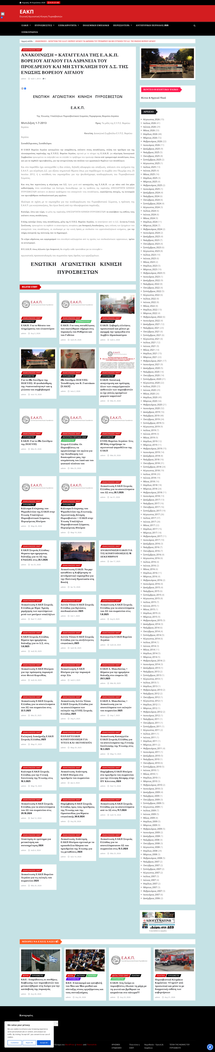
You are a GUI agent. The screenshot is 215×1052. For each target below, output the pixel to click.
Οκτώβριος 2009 (151, 799)
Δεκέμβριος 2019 (151, 411)
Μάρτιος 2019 (150, 444)
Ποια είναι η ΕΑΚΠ (134, 1046)
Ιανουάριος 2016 (151, 583)
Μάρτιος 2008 (150, 854)
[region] (29, 1034)
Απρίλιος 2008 (150, 850)
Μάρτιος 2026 (150, 137)
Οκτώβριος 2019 (151, 419)
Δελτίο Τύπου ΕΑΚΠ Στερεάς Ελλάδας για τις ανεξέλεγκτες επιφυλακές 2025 (77, 640)
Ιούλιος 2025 (149, 166)
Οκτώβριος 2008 (151, 843)
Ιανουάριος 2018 (151, 495)
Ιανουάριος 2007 (151, 894)
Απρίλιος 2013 (150, 686)
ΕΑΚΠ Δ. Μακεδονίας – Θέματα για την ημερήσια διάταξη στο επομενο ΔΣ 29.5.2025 (114, 674)
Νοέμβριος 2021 (151, 327)
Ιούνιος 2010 (149, 770)
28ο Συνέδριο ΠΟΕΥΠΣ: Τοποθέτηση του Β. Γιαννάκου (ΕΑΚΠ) (78, 383)
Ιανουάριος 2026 (151, 145)
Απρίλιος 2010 (150, 777)
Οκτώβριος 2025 (151, 156)
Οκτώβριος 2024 (151, 199)
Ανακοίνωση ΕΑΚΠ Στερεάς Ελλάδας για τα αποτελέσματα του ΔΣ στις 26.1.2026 (117, 489)
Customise (15, 1043)
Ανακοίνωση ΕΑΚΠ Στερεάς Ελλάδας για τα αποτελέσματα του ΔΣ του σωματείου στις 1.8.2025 (117, 609)
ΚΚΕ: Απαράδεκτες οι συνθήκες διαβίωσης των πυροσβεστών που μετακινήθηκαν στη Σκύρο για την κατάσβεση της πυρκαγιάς (40, 984)
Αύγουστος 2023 (151, 250)
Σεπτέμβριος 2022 (152, 291)
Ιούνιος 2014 (149, 645)
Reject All (29, 1043)
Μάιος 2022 (149, 305)
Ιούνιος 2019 (149, 433)
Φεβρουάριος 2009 (152, 828)
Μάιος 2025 (149, 174)
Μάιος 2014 (149, 649)
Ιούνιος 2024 (149, 214)
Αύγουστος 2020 (151, 382)
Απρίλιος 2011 (150, 740)
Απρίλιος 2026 (150, 134)
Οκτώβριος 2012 (151, 697)
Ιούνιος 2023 (149, 258)
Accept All (43, 1043)
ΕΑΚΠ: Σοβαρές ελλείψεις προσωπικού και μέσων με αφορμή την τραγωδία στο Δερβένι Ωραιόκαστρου (115, 330)
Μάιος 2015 (149, 609)
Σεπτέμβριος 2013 (152, 675)
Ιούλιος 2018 (149, 474)
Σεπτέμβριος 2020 (152, 379)
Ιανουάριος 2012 (151, 715)
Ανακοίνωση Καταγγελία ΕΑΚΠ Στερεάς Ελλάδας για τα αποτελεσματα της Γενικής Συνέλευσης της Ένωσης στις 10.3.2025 (117, 743)
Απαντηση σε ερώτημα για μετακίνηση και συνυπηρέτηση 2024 (36, 842)
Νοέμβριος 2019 (151, 415)
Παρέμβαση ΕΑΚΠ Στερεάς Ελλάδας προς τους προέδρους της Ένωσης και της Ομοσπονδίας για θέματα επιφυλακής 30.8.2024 (78, 810)
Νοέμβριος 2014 (151, 627)
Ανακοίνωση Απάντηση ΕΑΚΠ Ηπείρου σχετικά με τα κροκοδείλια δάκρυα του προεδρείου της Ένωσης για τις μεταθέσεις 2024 (77, 845)
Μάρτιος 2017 (150, 532)
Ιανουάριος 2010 (151, 788)
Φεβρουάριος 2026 (152, 141)
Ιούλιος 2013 (149, 682)
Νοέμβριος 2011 (151, 719)
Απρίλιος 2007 (150, 883)
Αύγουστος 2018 (151, 470)
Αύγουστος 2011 (151, 730)
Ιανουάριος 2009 (151, 832)
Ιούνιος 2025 (149, 170)
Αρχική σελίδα (27, 41)
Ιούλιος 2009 (149, 810)
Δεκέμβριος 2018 (151, 455)
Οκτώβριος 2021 (151, 331)
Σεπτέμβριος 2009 (152, 803)
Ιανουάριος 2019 (151, 452)
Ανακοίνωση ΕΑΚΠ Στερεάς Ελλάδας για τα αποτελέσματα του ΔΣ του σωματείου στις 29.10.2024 (38, 808)
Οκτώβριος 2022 (151, 287)
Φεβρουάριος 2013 (152, 689)
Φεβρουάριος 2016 (152, 580)
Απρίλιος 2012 (150, 704)
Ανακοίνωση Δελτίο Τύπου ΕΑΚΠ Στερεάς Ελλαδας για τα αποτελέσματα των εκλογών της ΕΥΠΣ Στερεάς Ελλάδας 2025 (77, 707)
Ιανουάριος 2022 (151, 320)
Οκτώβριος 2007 (151, 865)
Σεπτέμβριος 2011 (152, 726)
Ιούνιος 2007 (149, 880)
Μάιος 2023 (149, 261)
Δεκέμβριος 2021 (151, 324)
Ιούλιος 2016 (149, 561)
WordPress (70, 1044)
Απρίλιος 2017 (150, 528)
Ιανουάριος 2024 (151, 232)
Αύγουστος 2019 (151, 426)
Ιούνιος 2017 (149, 521)
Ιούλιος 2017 (149, 517)
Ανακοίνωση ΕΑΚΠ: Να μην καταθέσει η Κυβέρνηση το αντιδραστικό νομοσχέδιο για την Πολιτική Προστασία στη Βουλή (77, 576)
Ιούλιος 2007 (149, 876)
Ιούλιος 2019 (149, 430)
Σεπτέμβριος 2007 (152, 869)
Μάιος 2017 (149, 525)
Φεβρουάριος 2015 (152, 620)
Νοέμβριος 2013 (151, 671)
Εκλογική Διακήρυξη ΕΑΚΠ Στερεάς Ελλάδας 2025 (37, 738)
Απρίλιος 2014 (150, 653)
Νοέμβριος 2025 (151, 152)
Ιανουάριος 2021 (151, 364)
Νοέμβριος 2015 (151, 591)
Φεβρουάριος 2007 (152, 890)
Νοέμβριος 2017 (151, 503)
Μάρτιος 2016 (150, 576)
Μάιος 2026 (149, 130)
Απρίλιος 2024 (150, 221)
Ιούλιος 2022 (149, 298)
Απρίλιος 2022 (150, 309)
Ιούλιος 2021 (149, 342)
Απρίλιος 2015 (150, 613)
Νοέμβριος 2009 (151, 795)
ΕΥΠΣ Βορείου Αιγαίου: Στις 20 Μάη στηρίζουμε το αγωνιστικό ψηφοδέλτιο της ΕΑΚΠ (116, 446)
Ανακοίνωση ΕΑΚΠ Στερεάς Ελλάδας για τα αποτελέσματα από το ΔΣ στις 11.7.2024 (117, 807)
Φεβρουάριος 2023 (152, 272)
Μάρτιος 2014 (150, 656)
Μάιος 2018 (149, 481)
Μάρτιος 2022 (150, 313)
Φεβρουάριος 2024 (152, 229)
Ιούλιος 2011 (149, 733)
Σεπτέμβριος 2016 (152, 554)
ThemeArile (92, 1044)
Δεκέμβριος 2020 (151, 368)
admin (23, 79)
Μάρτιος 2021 (150, 357)
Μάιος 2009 (149, 817)
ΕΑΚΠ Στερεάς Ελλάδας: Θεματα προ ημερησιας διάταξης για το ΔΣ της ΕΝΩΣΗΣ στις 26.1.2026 (35, 555)
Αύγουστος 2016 (151, 558)
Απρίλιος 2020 (150, 397)
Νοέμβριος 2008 (151, 839)
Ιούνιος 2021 (149, 346)
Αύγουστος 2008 (151, 847)
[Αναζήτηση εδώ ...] (194, 25)
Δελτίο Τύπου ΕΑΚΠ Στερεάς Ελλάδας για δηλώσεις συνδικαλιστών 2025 (77, 608)
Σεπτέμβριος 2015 (152, 594)
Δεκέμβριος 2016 (151, 543)
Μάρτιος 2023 (150, 269)
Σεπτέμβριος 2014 (152, 635)
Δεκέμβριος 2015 (151, 587)
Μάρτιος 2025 (150, 181)
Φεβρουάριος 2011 (152, 748)
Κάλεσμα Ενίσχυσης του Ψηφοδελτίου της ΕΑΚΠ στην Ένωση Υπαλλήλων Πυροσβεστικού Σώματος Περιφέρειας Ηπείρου (38, 515)
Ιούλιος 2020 (149, 386)
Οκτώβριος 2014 (151, 631)
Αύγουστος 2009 (151, 806)
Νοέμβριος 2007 (151, 861)
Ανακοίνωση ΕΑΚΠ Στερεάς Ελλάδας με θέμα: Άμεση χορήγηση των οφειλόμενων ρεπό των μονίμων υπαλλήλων (38, 609)
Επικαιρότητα (67, 25)
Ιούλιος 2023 (149, 254)
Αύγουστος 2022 (151, 294)
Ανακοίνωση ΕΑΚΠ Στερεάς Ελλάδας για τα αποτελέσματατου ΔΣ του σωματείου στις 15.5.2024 (116, 844)
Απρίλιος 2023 (150, 265)
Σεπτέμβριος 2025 (152, 159)
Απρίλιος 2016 (150, 572)
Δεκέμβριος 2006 (151, 898)
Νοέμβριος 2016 (151, 547)
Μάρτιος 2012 (150, 708)
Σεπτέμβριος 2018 (152, 466)
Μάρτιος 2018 (150, 488)
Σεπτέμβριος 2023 (152, 247)
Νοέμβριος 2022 (151, 283)
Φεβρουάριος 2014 (152, 660)
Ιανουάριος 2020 (151, 408)
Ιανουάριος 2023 (151, 276)
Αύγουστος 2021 (151, 338)
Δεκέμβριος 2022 (151, 280)
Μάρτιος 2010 (150, 781)
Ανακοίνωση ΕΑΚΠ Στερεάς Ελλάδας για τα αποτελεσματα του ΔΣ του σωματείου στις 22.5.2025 (38, 706)
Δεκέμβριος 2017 (151, 499)
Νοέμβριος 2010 (151, 759)
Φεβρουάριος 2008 (152, 858)
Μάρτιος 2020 (150, 400)
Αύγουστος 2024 (151, 207)
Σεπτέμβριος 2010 (152, 766)
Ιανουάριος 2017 (151, 539)
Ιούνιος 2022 (149, 302)
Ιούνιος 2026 (149, 126)
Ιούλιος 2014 (149, 642)
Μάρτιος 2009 (150, 825)
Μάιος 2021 (149, 349)
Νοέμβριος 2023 (151, 240)
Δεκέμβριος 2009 (151, 792)
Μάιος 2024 (149, 218)
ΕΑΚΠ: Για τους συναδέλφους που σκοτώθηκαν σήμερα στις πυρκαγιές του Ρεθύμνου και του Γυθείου (78, 330)
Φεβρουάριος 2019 (152, 448)
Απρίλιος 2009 (150, 821)
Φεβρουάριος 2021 (152, 360)
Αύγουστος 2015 (151, 598)
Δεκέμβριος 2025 (151, 148)
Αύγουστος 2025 (151, 163)
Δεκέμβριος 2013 (151, 667)
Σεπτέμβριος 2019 (152, 422)
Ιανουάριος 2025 (151, 188)
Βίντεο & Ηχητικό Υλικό (153, 97)
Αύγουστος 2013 (151, 678)
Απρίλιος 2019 (150, 441)
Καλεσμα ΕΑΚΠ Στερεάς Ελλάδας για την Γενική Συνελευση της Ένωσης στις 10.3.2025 (37, 776)
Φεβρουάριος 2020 (152, 404)
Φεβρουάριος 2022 (152, 316)
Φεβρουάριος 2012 (152, 711)
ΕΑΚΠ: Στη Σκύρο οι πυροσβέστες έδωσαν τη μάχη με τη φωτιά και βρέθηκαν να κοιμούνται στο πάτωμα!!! (128, 988)
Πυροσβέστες (44, 25)
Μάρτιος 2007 (150, 887)
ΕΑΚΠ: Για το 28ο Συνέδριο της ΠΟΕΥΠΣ (37, 442)
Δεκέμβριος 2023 (151, 236)
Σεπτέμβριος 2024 (152, 203)
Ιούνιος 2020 (149, 390)
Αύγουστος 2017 (151, 514)
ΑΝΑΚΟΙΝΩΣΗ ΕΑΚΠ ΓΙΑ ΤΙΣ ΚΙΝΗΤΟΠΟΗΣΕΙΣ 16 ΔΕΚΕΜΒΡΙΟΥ (116, 553)
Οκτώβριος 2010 (151, 762)
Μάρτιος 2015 (150, 616)
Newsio (79, 1044)
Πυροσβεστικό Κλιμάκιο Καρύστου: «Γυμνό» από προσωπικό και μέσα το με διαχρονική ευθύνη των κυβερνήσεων (169, 986)
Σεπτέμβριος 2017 (152, 510)
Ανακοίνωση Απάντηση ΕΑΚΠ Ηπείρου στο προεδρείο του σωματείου (75, 775)
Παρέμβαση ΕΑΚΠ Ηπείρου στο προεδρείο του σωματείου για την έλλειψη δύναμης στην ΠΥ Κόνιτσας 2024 (117, 776)
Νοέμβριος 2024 (151, 196)
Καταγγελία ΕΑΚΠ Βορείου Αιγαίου (116, 638)
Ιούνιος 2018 (149, 477)
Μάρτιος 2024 (150, 225)
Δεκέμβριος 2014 (151, 624)
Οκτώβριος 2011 (151, 722)
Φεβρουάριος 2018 (152, 492)
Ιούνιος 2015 (149, 605)
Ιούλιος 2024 (149, 210)
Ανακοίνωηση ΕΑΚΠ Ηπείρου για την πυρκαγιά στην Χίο (75, 672)
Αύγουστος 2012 (151, 700)
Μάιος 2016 (149, 569)
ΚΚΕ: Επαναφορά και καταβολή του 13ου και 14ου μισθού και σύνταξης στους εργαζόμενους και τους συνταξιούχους (84, 988)
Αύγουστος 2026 (151, 119)
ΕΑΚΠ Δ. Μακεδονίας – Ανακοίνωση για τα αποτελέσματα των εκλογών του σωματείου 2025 (116, 706)
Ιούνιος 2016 (149, 565)
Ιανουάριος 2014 (151, 664)
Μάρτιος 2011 (150, 744)
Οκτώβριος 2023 (151, 243)
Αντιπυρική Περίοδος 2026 (152, 25)
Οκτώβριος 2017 (151, 506)
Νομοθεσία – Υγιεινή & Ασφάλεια (153, 1046)
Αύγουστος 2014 (151, 638)
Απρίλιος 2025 (150, 177)
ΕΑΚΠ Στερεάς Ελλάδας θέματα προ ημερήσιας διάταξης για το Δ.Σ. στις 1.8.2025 (35, 641)
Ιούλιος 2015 (149, 602)
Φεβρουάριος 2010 (152, 784)
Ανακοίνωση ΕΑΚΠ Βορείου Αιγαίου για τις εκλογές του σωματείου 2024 (37, 878)
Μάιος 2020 (149, 393)
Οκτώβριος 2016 (151, 550)
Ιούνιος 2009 (149, 814)
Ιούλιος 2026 (149, 123)
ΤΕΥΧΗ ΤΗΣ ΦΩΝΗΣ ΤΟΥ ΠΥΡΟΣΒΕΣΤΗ (180, 1046)
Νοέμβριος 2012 (151, 693)
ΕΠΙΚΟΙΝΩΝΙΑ (30, 32)
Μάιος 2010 (149, 773)
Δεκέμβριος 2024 (151, 192)
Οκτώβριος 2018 (151, 463)
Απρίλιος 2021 (150, 353)
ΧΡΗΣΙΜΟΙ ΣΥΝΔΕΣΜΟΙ (116, 1046)
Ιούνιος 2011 (149, 737)
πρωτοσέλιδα (154, 931)
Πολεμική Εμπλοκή (96, 25)
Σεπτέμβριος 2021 (152, 335)
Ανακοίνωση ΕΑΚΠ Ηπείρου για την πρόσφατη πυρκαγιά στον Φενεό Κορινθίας (37, 672)
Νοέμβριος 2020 (151, 371)
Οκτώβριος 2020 (151, 375)
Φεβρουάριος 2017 (152, 536)
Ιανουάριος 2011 (151, 751)
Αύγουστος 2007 (151, 872)
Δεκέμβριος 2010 (151, 755)
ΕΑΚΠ (27, 11)
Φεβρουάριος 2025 (152, 185)
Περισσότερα (121, 25)
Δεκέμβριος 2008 (151, 836)
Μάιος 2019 (149, 437)
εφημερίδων (163, 931)
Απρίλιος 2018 (150, 485)
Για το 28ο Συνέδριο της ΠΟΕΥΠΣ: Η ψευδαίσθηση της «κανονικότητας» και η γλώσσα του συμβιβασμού (36, 385)
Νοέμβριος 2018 (151, 459)
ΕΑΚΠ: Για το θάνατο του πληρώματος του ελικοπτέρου (37, 327)
